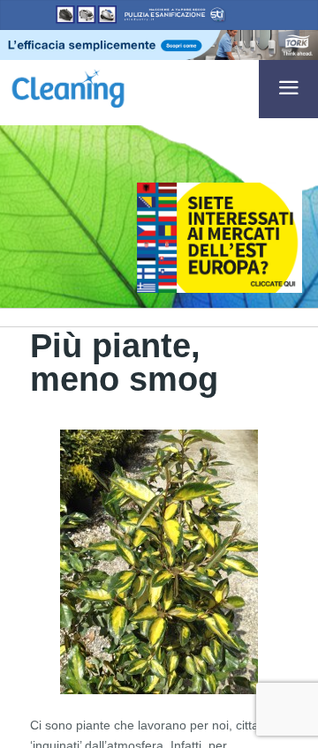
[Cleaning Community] (68, 85)
